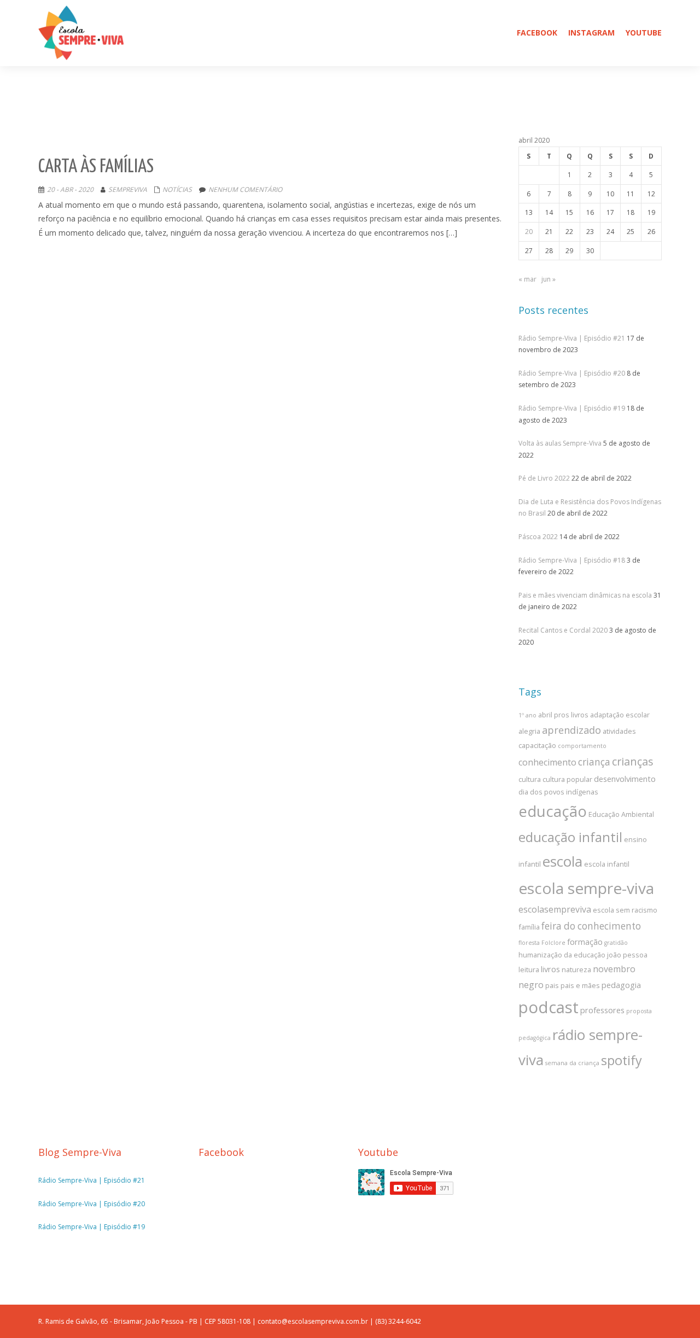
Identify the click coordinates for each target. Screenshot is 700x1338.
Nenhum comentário (245, 189)
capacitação (537, 745)
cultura (529, 779)
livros (550, 968)
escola (562, 861)
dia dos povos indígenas (558, 792)
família (529, 927)
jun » (548, 279)
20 (529, 231)
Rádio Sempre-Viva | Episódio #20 (571, 373)
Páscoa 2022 (538, 536)
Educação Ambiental (621, 814)
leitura (528, 969)
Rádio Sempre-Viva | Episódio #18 (571, 560)
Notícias (177, 189)
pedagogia (621, 984)
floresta (529, 942)
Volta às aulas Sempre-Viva (560, 443)
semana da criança (572, 1063)
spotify (621, 1060)
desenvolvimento (625, 778)
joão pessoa (627, 955)
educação (552, 811)
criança (594, 762)
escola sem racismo (625, 910)
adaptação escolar (620, 715)
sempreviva (127, 189)
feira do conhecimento (591, 926)
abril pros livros (563, 715)
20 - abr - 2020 (70, 189)
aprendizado (571, 730)
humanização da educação (561, 955)
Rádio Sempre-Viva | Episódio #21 (571, 338)
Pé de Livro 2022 (544, 478)
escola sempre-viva (586, 888)
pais (552, 985)
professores (602, 1009)
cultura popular (567, 779)
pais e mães (580, 985)
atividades (619, 731)
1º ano (527, 715)
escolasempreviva (554, 909)
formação (585, 941)
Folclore (553, 942)
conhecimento (547, 762)
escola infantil (606, 864)
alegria (529, 731)
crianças (633, 761)
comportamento (582, 746)
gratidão (616, 942)
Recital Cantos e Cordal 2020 (563, 630)
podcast (548, 1007)
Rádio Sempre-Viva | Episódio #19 (571, 408)
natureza (576, 969)
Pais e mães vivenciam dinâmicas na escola (585, 595)
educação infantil (570, 837)
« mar (527, 279)
